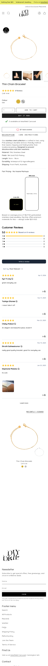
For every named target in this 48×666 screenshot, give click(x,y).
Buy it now (24, 116)
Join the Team (8, 640)
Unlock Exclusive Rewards (35, 6)
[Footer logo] (11, 555)
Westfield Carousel (18, 655)
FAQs (4, 627)
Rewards (5, 619)
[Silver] (26, 466)
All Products (7, 614)
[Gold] (22, 466)
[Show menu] (3, 13)
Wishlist (5, 623)
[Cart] (44, 13)
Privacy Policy (39, 598)
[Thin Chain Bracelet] (24, 437)
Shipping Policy (8, 632)
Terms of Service (10, 600)
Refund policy (7, 636)
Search (5, 610)
